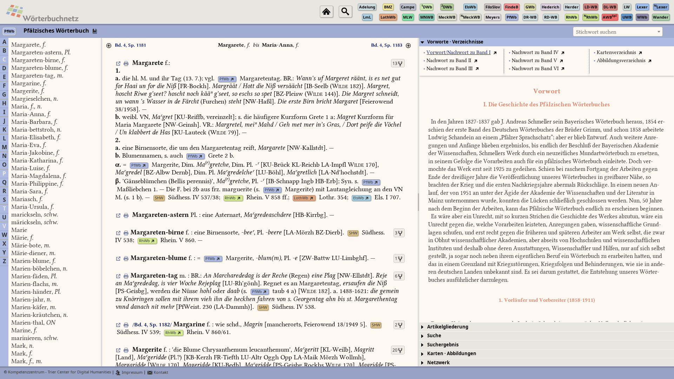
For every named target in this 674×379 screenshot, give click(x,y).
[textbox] (617, 32)
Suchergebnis (442, 344)
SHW (159, 198)
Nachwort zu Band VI (535, 69)
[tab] (546, 42)
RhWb (230, 198)
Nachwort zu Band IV (535, 52)
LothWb (301, 198)
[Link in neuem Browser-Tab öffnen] (232, 79)
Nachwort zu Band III (450, 69)
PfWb (224, 79)
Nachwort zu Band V (534, 61)
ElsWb (358, 198)
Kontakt (160, 372)
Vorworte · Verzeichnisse (455, 42)
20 (394, 350)
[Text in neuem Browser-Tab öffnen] (495, 52)
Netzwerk (438, 362)
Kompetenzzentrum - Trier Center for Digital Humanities (59, 372)
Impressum (132, 372)
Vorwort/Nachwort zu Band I (458, 52)
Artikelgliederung (447, 327)
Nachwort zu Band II (449, 61)
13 (394, 63)
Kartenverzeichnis (616, 52)
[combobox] (618, 31)
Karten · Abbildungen (451, 353)
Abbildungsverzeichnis (621, 61)
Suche (434, 335)
